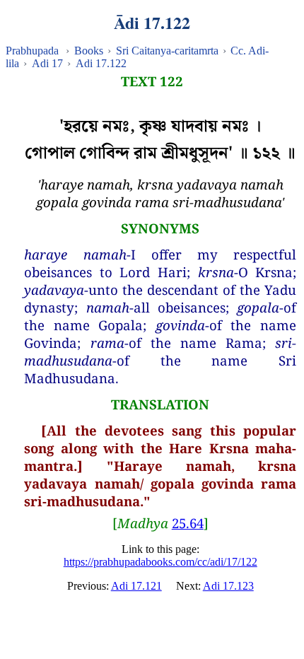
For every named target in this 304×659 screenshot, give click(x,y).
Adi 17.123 (228, 586)
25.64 (188, 523)
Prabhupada (32, 51)
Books (88, 51)
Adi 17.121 (136, 586)
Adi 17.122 (101, 63)
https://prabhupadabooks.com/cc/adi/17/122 (160, 562)
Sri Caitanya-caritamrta (167, 51)
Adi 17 (47, 63)
